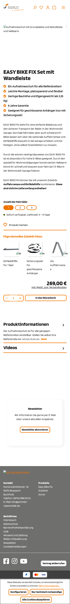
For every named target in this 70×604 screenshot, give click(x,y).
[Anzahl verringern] (6, 298)
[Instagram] (14, 561)
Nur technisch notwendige (47, 592)
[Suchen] (35, 7)
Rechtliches (10, 516)
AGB (5, 531)
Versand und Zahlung (15, 535)
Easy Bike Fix (45, 486)
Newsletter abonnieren (35, 429)
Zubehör (43, 490)
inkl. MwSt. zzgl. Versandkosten (49, 287)
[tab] (35, 331)
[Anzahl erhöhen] (20, 298)
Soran (41, 494)
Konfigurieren (18, 592)
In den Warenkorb (46, 297)
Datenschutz (10, 523)
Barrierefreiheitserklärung (17, 527)
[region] (35, 44)
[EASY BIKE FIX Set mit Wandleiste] (35, 44)
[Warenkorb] (54, 7)
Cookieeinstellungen (15, 546)
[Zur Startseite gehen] (13, 7)
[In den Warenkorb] (18, 254)
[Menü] (63, 7)
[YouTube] (23, 561)
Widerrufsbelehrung (15, 539)
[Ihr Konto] (48, 7)
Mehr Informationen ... (49, 585)
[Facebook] (6, 561)
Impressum (9, 520)
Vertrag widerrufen (53, 563)
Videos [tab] (10, 347)
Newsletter (9, 542)
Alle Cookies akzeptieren (36, 599)
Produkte (43, 483)
